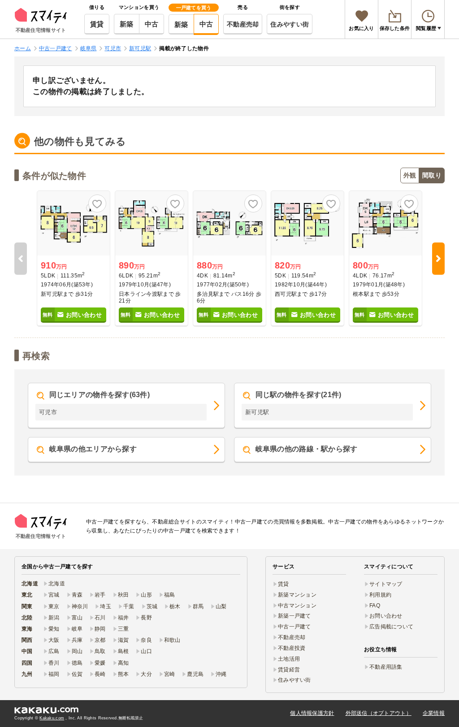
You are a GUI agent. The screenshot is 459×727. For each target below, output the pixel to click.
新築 (127, 24)
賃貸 (97, 24)
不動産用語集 (386, 667)
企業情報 (434, 713)
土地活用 (289, 659)
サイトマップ (386, 584)
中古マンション (297, 605)
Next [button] (438, 258)
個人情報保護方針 (312, 713)
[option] (73, 258)
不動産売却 (243, 24)
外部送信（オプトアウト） (378, 713)
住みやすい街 (289, 24)
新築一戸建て (294, 616)
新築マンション (297, 595)
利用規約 (380, 595)
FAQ (374, 605)
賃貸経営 (289, 669)
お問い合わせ (386, 616)
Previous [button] (20, 258)
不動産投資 (291, 648)
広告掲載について (391, 626)
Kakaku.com (51, 718)
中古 (152, 24)
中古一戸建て (294, 626)
